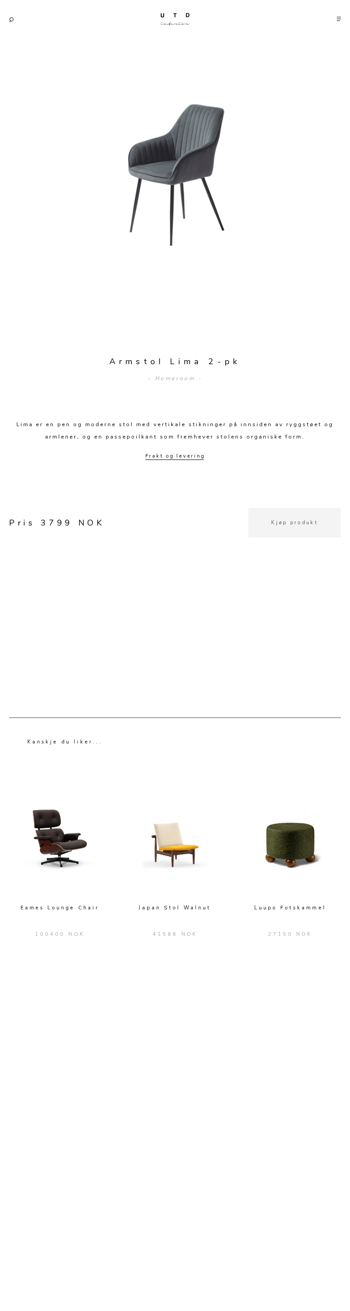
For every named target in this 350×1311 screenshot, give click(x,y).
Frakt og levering (175, 456)
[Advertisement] (175, 601)
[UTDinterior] (175, 17)
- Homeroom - (175, 378)
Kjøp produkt (294, 522)
